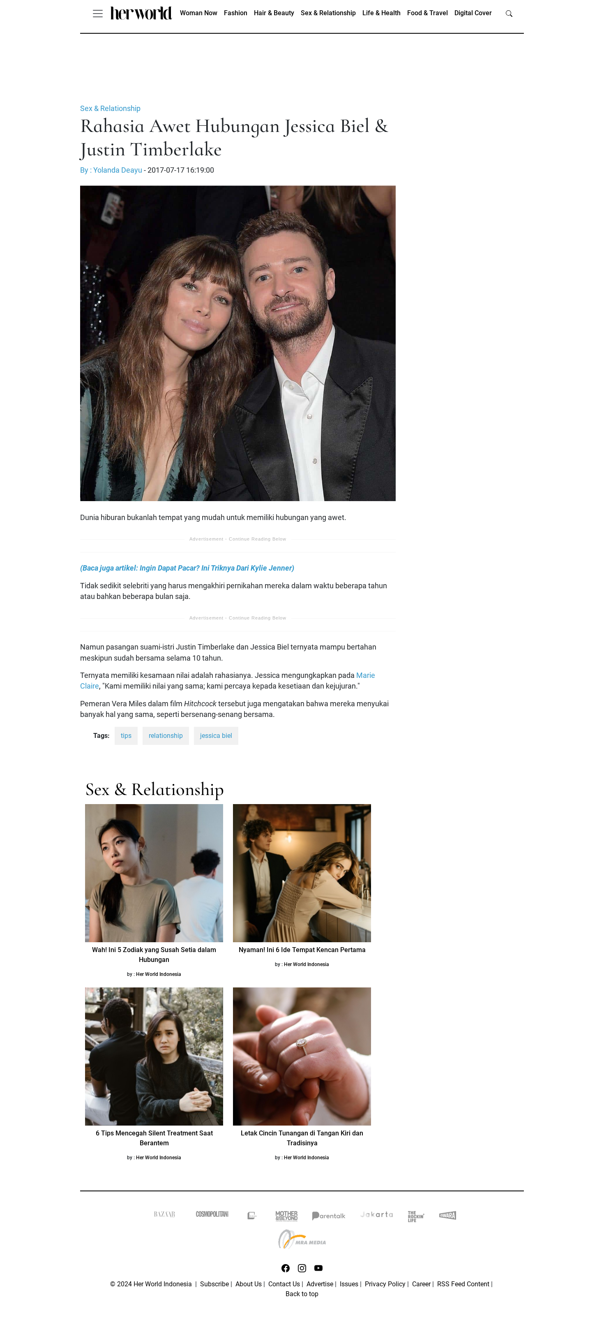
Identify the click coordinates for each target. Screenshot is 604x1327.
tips (126, 736)
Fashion (235, 13)
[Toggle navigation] (98, 13)
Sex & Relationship (328, 13)
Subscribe (214, 1284)
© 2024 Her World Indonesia (152, 1284)
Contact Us (284, 1284)
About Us (248, 1284)
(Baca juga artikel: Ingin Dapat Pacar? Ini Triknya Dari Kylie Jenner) (187, 568)
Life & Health (381, 13)
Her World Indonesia (158, 974)
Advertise (320, 1284)
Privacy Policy (385, 1284)
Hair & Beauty (274, 13)
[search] (509, 13)
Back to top (302, 1294)
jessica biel (216, 736)
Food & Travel (427, 13)
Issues (349, 1284)
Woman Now (198, 13)
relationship (166, 736)
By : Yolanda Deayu (111, 170)
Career (421, 1284)
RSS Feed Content (463, 1284)
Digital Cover (473, 13)
